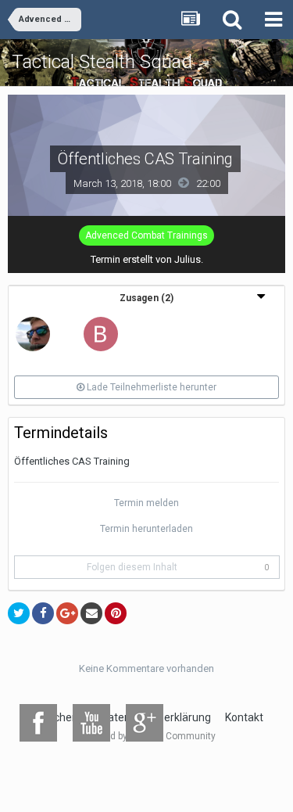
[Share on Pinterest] (116, 613)
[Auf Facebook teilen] (43, 613)
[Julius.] (33, 333)
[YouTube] (91, 723)
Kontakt (244, 717)
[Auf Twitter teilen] (19, 613)
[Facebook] (38, 723)
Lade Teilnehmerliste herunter (150, 387)
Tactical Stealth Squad (102, 62)
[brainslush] (101, 333)
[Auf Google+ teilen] (67, 613)
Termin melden (146, 503)
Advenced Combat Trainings (146, 235)
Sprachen (55, 717)
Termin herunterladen (146, 528)
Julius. (188, 259)
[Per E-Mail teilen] (91, 613)
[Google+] (144, 723)
